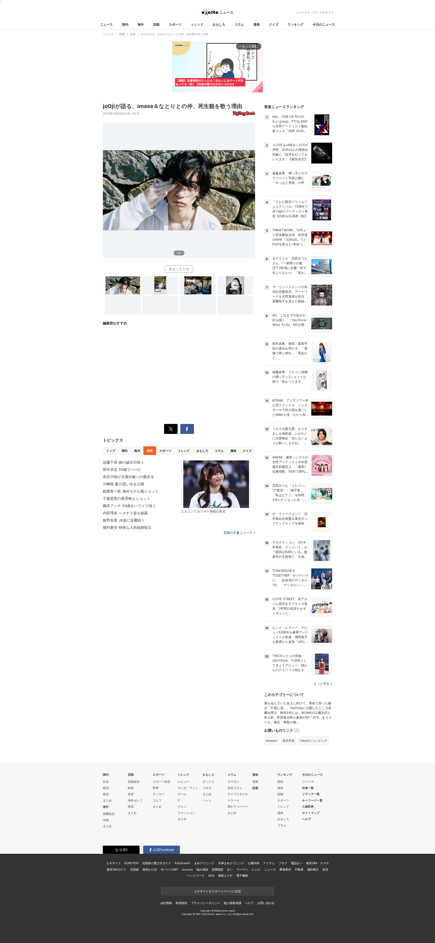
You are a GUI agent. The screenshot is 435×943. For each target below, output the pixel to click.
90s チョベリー (237, 806)
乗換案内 (285, 869)
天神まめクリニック (231, 863)
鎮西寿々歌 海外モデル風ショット (131, 491)
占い (230, 869)
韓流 (131, 806)
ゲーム (182, 794)
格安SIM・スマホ (317, 863)
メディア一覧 (311, 794)
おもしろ (219, 24)
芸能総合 (134, 781)
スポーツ (175, 24)
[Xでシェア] (171, 429)
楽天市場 (288, 740)
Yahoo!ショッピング (313, 740)
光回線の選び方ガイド (156, 863)
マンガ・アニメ (188, 788)
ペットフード (196, 875)
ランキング (295, 24)
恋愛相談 (217, 869)
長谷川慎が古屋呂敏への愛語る (128, 476)
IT (179, 800)
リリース (308, 781)
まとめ (107, 800)
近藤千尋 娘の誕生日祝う (123, 462)
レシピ (256, 869)
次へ (179, 185)
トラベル (233, 800)
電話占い (296, 863)
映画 (131, 788)
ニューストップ (306, 12)
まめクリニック (204, 863)
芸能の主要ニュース (238, 532)
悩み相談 (202, 869)
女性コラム (234, 788)
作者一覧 (308, 788)
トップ (110, 450)
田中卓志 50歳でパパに (122, 469)
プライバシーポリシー (205, 903)
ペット (207, 800)
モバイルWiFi (169, 869)
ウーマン (242, 869)
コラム (239, 24)
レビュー (183, 781)
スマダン (233, 781)
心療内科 (253, 863)
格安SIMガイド (116, 869)
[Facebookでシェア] (187, 429)
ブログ (282, 863)
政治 (106, 794)
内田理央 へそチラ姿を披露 (125, 513)
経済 (106, 788)
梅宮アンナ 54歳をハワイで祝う (129, 505)
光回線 (134, 869)
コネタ (207, 788)
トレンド (197, 24)
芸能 (156, 24)
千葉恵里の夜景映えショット (126, 498)
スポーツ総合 (161, 781)
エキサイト (326, 12)
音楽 (131, 794)
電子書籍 (242, 875)
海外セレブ (135, 800)
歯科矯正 (313, 869)
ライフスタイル (237, 794)
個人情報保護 (232, 903)
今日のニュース (324, 24)
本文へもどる (179, 269)
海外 (141, 24)
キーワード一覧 (312, 800)
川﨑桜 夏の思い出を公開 (123, 484)
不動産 (299, 869)
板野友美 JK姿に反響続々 (124, 520)
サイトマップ (311, 813)
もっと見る (321, 683)
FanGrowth (182, 863)
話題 (255, 788)
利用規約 (181, 903)
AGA (211, 875)
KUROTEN (131, 863)
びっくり (208, 781)
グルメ (182, 806)
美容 (325, 869)
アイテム (269, 863)
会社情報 (166, 903)
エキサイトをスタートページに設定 (217, 891)
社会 (106, 781)
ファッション (186, 813)
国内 (125, 24)
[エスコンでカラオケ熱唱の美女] (216, 484)
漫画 (256, 24)
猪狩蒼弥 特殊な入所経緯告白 (127, 527)
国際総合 (109, 814)
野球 (156, 788)
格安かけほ (150, 869)
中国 (106, 820)
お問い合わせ (266, 903)
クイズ (273, 24)
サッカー (158, 794)
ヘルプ (306, 819)
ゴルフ (157, 800)
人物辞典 (308, 806)
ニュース (106, 24)
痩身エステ (225, 875)
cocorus (187, 869)
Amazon (271, 740)
